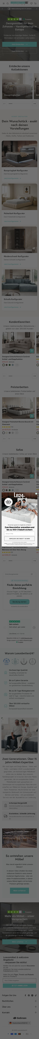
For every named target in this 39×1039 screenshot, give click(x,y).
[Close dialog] (36, 494)
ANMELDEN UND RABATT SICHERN (19, 538)
